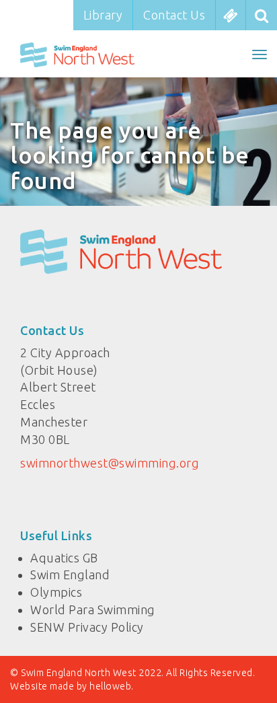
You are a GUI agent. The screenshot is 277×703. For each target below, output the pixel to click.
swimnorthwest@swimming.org (109, 463)
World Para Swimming (92, 609)
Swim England (70, 574)
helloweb (110, 686)
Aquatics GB (64, 557)
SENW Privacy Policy (87, 627)
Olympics (56, 592)
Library (103, 15)
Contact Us (174, 15)
